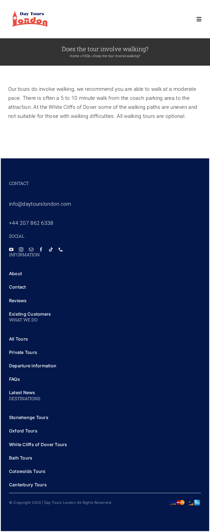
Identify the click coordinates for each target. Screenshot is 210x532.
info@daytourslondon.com (40, 204)
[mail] (31, 249)
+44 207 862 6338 (31, 223)
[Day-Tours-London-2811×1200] (29, 13)
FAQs (86, 56)
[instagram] (21, 249)
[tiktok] (51, 249)
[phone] (61, 249)
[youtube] (11, 249)
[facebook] (41, 249)
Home (74, 56)
